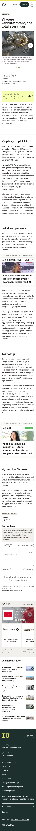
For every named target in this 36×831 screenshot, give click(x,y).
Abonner (24, 4)
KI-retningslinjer (8, 791)
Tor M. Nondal (7, 756)
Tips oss (29, 736)
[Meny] (32, 4)
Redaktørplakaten (26, 799)
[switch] (30, 96)
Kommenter (18, 76)
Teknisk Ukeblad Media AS (20, 820)
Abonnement (7, 806)
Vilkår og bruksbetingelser (12, 787)
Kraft (13, 514)
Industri (5, 14)
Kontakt (5, 812)
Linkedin (5, 770)
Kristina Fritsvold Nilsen (11, 748)
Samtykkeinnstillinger (10, 783)
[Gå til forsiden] (4, 4)
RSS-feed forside (9, 762)
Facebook (6, 766)
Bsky (4, 774)
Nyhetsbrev (6, 779)
